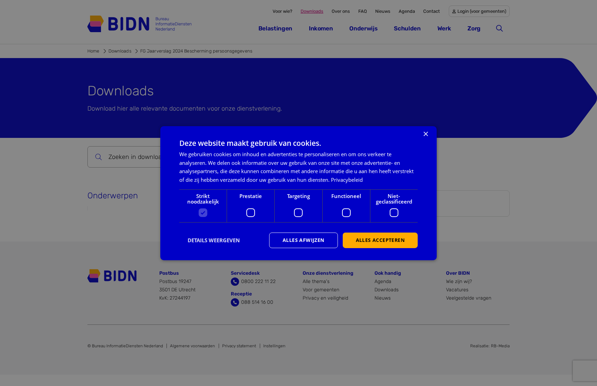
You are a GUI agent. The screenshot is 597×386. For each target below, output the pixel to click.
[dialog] (298, 193)
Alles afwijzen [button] (303, 240)
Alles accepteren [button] (380, 240)
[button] (209, 240)
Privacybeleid (347, 179)
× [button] (425, 133)
